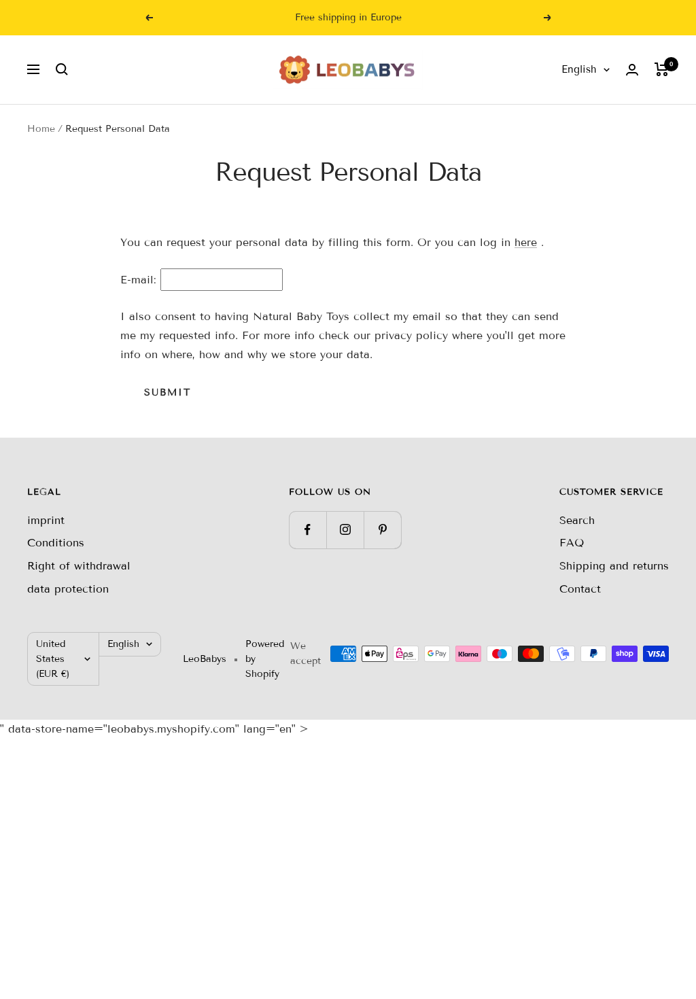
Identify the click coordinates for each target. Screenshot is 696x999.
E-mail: (138, 279)
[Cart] (662, 69)
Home (41, 129)
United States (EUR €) (52, 658)
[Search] (62, 69)
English (579, 69)
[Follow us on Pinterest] (382, 529)
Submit (167, 392)
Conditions (55, 542)
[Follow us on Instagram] (345, 529)
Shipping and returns (614, 565)
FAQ (571, 542)
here (526, 242)
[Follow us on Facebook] (307, 529)
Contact (580, 588)
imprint (46, 520)
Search (577, 520)
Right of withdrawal (78, 565)
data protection (68, 588)
